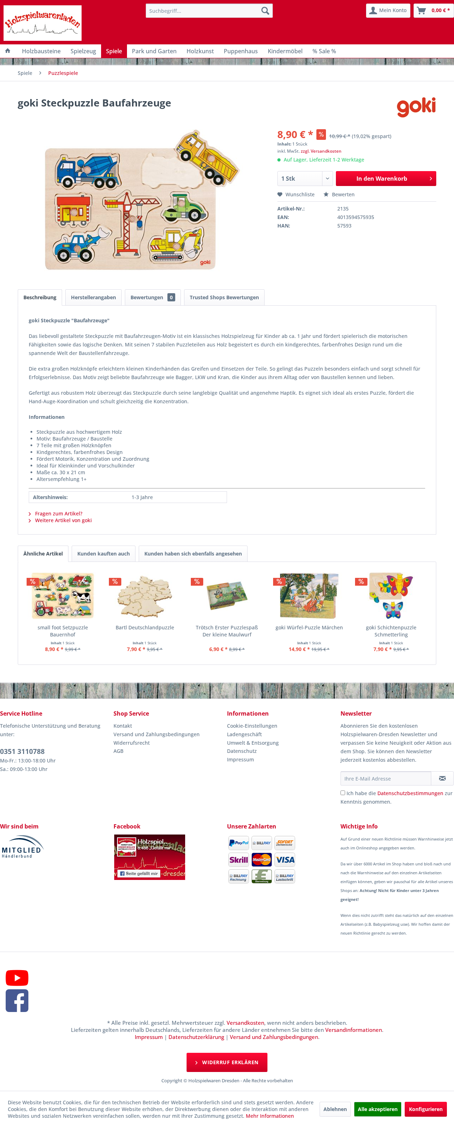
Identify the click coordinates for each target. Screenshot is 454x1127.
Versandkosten (245, 1022)
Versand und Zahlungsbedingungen (157, 734)
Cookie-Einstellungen (252, 725)
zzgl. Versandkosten (321, 151)
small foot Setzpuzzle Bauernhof (63, 631)
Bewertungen (152, 297)
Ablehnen (335, 1109)
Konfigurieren (426, 1109)
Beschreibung (39, 297)
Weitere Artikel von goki (63, 520)
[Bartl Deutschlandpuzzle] (145, 595)
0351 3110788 (22, 751)
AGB (118, 751)
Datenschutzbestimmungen (410, 793)
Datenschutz (242, 751)
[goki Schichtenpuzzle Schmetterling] (391, 595)
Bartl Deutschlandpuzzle (145, 627)
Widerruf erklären (230, 1062)
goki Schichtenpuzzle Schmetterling (391, 631)
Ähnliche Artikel (43, 553)
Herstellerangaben (93, 297)
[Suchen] (265, 11)
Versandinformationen (353, 1029)
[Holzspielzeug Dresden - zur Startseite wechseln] (43, 23)
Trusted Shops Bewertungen (224, 297)
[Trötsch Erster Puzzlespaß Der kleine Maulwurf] (227, 595)
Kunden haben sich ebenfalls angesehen (193, 553)
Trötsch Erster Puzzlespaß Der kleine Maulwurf (227, 631)
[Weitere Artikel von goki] (416, 109)
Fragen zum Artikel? (58, 513)
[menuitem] (209, 11)
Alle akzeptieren (378, 1109)
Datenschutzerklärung (196, 1036)
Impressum (240, 759)
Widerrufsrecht (132, 742)
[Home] (8, 51)
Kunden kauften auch (103, 553)
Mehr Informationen (270, 1115)
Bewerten (343, 194)
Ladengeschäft (244, 734)
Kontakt (123, 725)
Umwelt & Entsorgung (253, 742)
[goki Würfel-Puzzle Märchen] (309, 595)
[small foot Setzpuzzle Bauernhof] (63, 595)
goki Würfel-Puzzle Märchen (309, 627)
